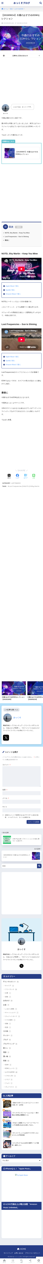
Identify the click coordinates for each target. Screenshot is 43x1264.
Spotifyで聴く (10, 290)
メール (5, 798)
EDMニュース (11, 1068)
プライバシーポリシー (32, 1253)
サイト (4, 807)
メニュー (13, 1262)
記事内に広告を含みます (20, 55)
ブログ (6, 1039)
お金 (6, 1005)
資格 (7, 997)
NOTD (26, 486)
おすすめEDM (16, 483)
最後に (7, 240)
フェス (8, 1083)
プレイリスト (10, 1087)
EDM (8, 1065)
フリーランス (11, 989)
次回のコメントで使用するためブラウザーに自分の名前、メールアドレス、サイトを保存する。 (21, 816)
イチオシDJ (10, 1076)
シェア (30, 1262)
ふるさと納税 (10, 1009)
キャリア (9, 985)
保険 (7, 1023)
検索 (21, 1262)
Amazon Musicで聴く (13, 294)
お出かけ (7, 1000)
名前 (5, 790)
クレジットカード (12, 1016)
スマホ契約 (10, 1020)
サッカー (7, 1035)
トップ (38, 1262)
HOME (22, 1249)
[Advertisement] (21, 80)
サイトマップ (8, 1253)
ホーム (4, 1262)
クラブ (8, 1079)
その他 (6, 1031)
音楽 (6, 1060)
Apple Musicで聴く (12, 286)
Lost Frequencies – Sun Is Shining (17, 236)
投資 (7, 1027)
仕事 (7, 993)
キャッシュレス (11, 1012)
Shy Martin (35, 486)
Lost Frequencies (15, 486)
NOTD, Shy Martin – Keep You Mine (17, 233)
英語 (6, 1052)
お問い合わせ (18, 1253)
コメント (6, 764)
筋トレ (6, 1048)
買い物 (6, 1056)
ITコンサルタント (10, 981)
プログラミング (10, 1044)
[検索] (39, 866)
